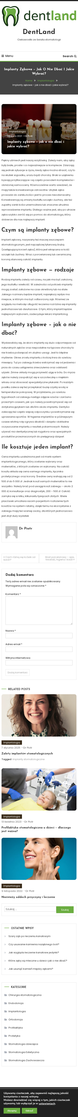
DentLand (39, 32)
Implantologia (17, 131)
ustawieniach (47, 1103)
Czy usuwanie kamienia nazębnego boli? (34, 944)
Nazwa (10, 631)
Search (68, 56)
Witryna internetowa (17, 658)
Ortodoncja (16, 1019)
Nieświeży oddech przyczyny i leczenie (28, 897)
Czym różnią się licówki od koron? (19, 558)
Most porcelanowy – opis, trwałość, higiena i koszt (59, 558)
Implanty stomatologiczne (28, 759)
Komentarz (13, 594)
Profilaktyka (16, 1027)
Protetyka (14, 1036)
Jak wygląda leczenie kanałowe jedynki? (34, 952)
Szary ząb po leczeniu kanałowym (30, 936)
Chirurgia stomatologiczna (25, 995)
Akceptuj (11, 1110)
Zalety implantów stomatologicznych (27, 753)
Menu (9, 56)
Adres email (13, 644)
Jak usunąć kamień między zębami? (31, 969)
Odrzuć (29, 1110)
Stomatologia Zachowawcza (26, 1060)
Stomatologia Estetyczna (24, 1052)
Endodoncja (16, 1003)
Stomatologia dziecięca (23, 1044)
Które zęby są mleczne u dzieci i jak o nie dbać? (38, 960)
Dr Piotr (29, 136)
